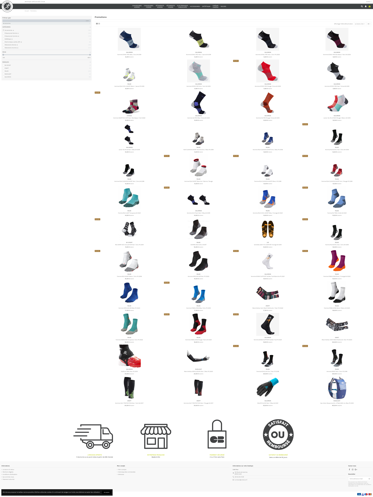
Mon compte (122, 469)
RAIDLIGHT (198, 369)
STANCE (129, 116)
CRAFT (268, 306)
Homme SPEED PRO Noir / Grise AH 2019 (337, 86)
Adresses (121, 474)
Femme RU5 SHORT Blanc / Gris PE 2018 (129, 276)
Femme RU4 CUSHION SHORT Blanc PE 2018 (267, 181)
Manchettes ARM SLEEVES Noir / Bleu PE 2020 (198, 371)
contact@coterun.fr (241, 480)
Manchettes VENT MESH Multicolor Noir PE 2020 (337, 340)
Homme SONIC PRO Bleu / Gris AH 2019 (129, 54)
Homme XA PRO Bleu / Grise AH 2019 (198, 118)
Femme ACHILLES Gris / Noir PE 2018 (267, 371)
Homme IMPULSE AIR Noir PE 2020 (198, 276)
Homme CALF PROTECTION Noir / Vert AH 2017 (129, 403)
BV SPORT (129, 242)
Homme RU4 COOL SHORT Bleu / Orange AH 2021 (268, 213)
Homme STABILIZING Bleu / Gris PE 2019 (198, 308)
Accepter (107, 492)
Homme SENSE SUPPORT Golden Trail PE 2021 (268, 340)
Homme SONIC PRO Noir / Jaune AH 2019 (198, 54)
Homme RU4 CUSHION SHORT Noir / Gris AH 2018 (129, 181)
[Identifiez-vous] (366, 6)
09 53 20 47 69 (239, 477)
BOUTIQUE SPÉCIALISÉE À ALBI (35, 2)
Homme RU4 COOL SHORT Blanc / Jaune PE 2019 (129, 86)
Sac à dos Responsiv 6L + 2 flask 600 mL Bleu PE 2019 (337, 403)
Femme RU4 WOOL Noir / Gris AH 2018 (337, 245)
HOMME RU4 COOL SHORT (198, 245)
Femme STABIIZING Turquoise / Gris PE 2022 (129, 340)
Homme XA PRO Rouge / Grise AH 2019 (267, 118)
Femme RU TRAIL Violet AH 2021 (337, 213)
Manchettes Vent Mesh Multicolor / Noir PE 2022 (267, 308)
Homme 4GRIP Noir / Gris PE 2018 (337, 371)
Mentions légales (8, 472)
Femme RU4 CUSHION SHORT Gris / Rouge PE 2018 (336, 181)
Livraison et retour (8, 469)
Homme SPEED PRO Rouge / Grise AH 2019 (268, 86)
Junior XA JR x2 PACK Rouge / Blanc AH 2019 (336, 118)
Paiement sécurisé (8, 479)
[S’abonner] (369, 479)
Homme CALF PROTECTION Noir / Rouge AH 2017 (198, 403)
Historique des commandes (126, 472)
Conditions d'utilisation (10, 474)
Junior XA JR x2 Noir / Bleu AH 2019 (129, 149)
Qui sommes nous (8, 477)
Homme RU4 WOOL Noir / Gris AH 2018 (337, 149)
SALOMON (129, 52)
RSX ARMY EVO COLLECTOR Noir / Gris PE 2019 (129, 245)
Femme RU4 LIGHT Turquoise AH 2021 (129, 213)
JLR (268, 242)
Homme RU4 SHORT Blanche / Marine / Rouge (198, 181)
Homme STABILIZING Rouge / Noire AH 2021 (198, 340)
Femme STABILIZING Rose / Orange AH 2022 (336, 276)
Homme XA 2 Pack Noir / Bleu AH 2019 (198, 213)
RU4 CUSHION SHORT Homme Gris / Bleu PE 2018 (198, 149)
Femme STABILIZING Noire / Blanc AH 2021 (337, 308)
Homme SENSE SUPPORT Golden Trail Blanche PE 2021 (268, 276)
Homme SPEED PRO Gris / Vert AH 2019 (198, 86)
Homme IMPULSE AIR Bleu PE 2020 (129, 308)
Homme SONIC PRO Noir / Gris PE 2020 (268, 54)
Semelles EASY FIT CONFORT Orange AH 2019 (267, 245)
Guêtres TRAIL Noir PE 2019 (129, 371)
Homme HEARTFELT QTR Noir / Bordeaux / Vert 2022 (129, 118)
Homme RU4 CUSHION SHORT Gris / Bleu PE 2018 (268, 149)
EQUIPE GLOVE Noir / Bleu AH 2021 (267, 403)
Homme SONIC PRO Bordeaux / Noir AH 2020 (337, 54)
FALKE (129, 84)
